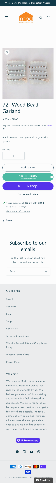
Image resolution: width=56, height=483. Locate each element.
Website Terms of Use (17, 354)
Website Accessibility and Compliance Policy (26, 345)
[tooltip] (51, 176)
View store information (18, 211)
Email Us (45, 480)
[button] (6, 17)
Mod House (18, 477)
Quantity (6, 149)
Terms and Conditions (17, 336)
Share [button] (9, 220)
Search (10, 299)
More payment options (28, 194)
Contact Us (12, 328)
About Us (11, 306)
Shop (9, 321)
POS (25, 477)
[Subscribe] (46, 271)
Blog (8, 314)
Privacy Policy (13, 362)
